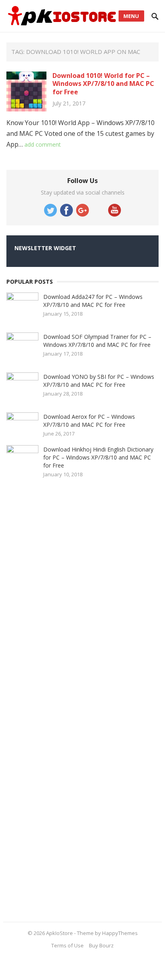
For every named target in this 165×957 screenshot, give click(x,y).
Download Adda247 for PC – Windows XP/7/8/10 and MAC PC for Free (93, 300)
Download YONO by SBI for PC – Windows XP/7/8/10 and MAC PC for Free (98, 380)
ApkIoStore (59, 933)
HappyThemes (120, 933)
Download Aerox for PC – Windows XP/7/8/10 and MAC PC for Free (89, 420)
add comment (42, 144)
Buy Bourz (101, 945)
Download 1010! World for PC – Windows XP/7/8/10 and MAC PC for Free (103, 84)
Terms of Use (67, 945)
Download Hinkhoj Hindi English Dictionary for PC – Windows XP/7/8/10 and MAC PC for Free (98, 457)
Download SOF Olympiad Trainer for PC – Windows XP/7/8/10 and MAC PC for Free (97, 340)
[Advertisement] (66, 697)
